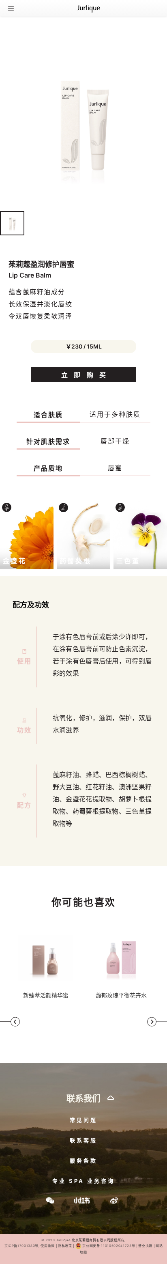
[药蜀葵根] (83, 534)
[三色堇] (140, 534)
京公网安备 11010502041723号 (108, 1246)
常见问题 (83, 1120)
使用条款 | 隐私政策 (56, 1246)
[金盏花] (27, 534)
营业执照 (144, 1246)
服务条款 (83, 1160)
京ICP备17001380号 (21, 1246)
